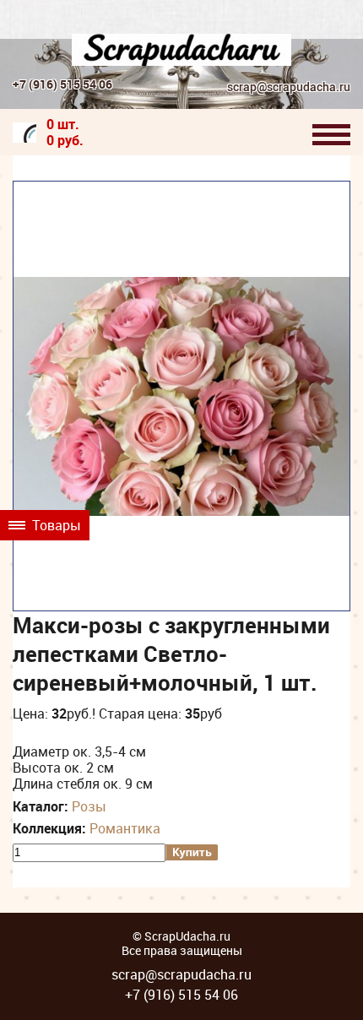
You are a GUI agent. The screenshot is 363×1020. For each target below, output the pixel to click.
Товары (55, 525)
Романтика (124, 828)
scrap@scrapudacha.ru (288, 87)
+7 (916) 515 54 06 (62, 84)
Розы (89, 806)
